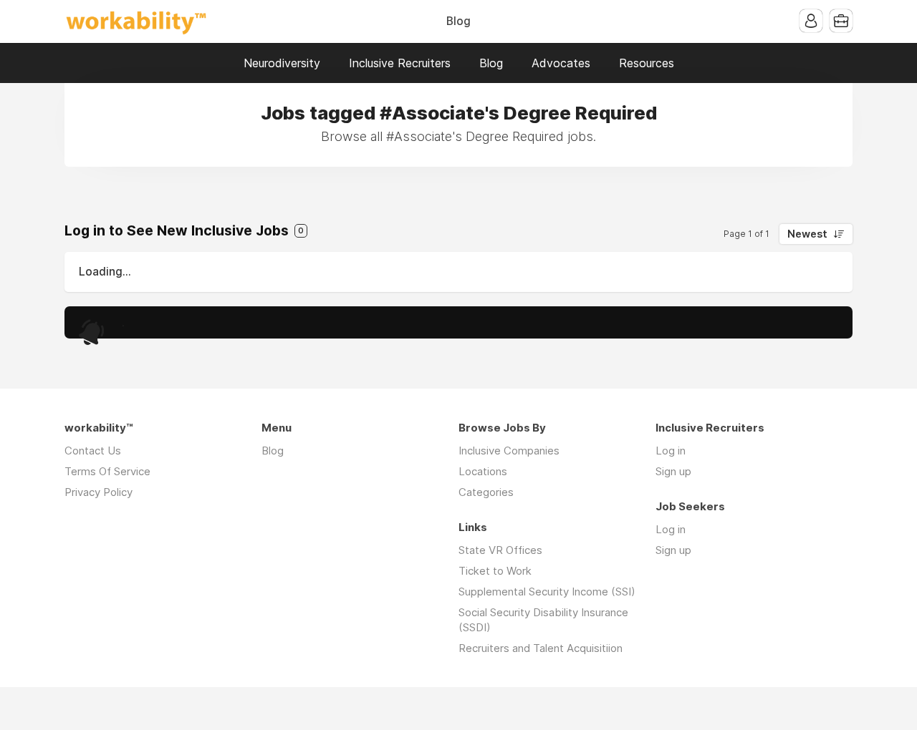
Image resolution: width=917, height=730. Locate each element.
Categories (486, 492)
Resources (646, 63)
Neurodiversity (282, 63)
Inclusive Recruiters (400, 63)
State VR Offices (500, 550)
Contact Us (92, 450)
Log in (671, 450)
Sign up (673, 471)
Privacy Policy (98, 492)
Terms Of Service (107, 471)
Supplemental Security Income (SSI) (546, 591)
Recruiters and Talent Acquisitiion (540, 648)
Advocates (561, 63)
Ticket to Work (495, 571)
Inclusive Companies (509, 450)
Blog (458, 21)
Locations (482, 471)
